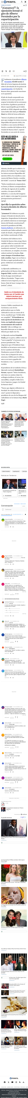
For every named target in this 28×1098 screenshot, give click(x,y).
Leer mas (24, 591)
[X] (8, 1082)
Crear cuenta (23, 503)
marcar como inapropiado (23, 527)
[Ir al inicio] (10, 2)
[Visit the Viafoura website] (24, 814)
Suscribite (7, 159)
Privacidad (22, 1087)
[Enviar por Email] (13, 71)
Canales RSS (3, 1087)
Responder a (9, 603)
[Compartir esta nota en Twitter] (6, 71)
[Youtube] (12, 1082)
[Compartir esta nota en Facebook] (2, 71)
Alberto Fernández (6, 471)
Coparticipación (16, 471)
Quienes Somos (10, 1087)
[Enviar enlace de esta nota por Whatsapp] (10, 71)
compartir (18, 526)
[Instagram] (16, 1082)
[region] (14, 659)
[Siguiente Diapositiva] (26, 487)
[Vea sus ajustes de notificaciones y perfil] (25, 1)
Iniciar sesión (17, 503)
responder (7, 526)
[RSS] (19, 1082)
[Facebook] (4, 1082)
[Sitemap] (23, 1082)
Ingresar (21, 1)
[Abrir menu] (2, 2)
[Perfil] (14, 1079)
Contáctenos (17, 1087)
